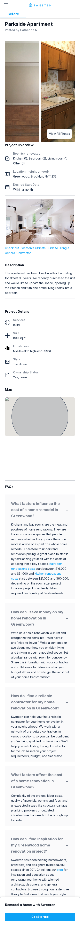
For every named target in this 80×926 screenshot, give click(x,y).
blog (60, 869)
